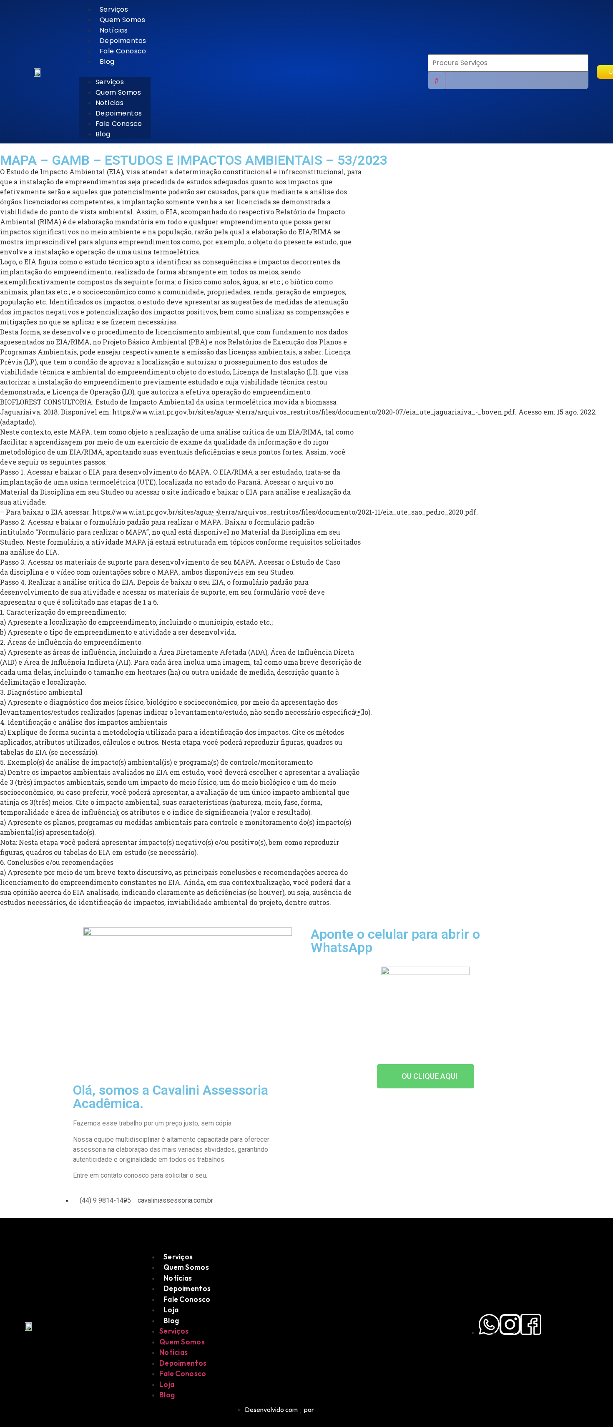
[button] (115, 72)
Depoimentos (123, 40)
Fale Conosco (123, 51)
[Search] (436, 80)
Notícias (114, 30)
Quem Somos (122, 20)
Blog (107, 61)
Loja (170, 1309)
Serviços (114, 9)
